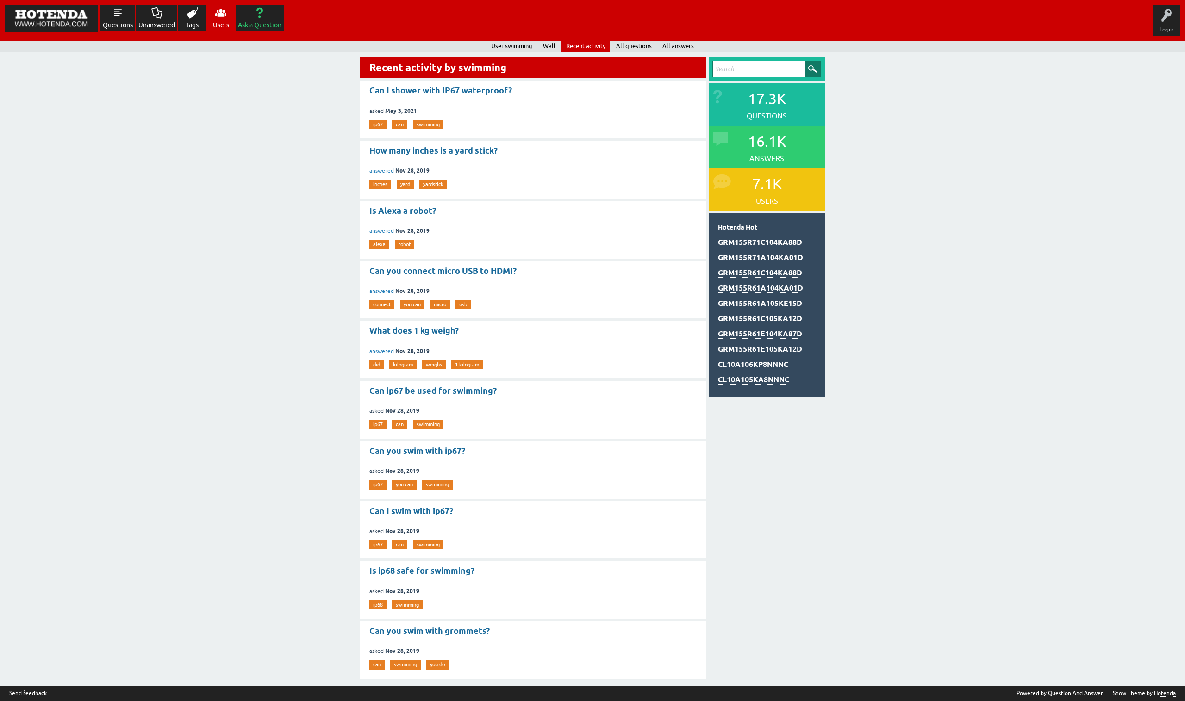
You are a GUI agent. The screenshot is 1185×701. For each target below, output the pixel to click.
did (376, 364)
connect (382, 304)
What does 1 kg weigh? (414, 330)
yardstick (433, 184)
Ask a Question (259, 25)
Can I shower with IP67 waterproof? (440, 90)
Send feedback (28, 693)
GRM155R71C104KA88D (760, 242)
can (400, 124)
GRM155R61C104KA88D (760, 272)
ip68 (378, 605)
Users (221, 25)
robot (405, 244)
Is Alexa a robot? (402, 211)
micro (440, 304)
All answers (678, 46)
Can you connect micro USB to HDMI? (443, 271)
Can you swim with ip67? (417, 451)
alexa (379, 244)
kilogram (403, 364)
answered (381, 170)
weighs (434, 364)
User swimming (511, 46)
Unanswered (156, 25)
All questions (634, 46)
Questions (118, 25)
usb (463, 304)
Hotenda (1165, 693)
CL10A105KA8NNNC (753, 379)
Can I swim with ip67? (411, 511)
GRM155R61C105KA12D (760, 318)
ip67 (378, 124)
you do (437, 664)
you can (412, 304)
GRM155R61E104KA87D (760, 333)
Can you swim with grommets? (429, 631)
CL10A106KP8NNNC (753, 364)
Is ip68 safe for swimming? (421, 571)
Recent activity (585, 46)
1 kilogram (467, 364)
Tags (192, 25)
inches (380, 184)
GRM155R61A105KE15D (760, 303)
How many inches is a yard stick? (433, 150)
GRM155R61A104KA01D (760, 288)
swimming (428, 124)
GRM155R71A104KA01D (760, 257)
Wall (549, 46)
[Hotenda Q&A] (51, 18)
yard (405, 184)
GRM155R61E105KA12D (760, 349)
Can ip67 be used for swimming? (433, 391)
